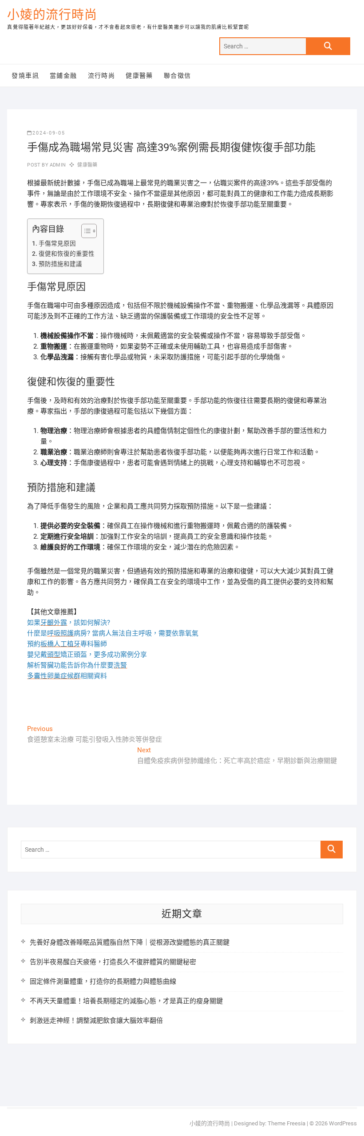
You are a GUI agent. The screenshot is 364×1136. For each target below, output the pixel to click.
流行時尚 (101, 75)
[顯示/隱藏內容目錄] (85, 230)
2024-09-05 (48, 133)
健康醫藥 (139, 75)
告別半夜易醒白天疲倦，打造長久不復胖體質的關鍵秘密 (113, 962)
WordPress (343, 1123)
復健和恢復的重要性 (67, 253)
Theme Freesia (286, 1123)
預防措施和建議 (60, 263)
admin (57, 165)
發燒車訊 (25, 75)
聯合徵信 (177, 75)
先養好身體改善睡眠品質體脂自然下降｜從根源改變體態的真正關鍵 (129, 942)
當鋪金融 (63, 75)
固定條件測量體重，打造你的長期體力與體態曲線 (103, 981)
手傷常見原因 (57, 243)
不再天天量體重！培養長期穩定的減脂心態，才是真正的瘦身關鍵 (126, 1001)
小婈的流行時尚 (52, 15)
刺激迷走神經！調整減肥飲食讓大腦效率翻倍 (96, 1021)
